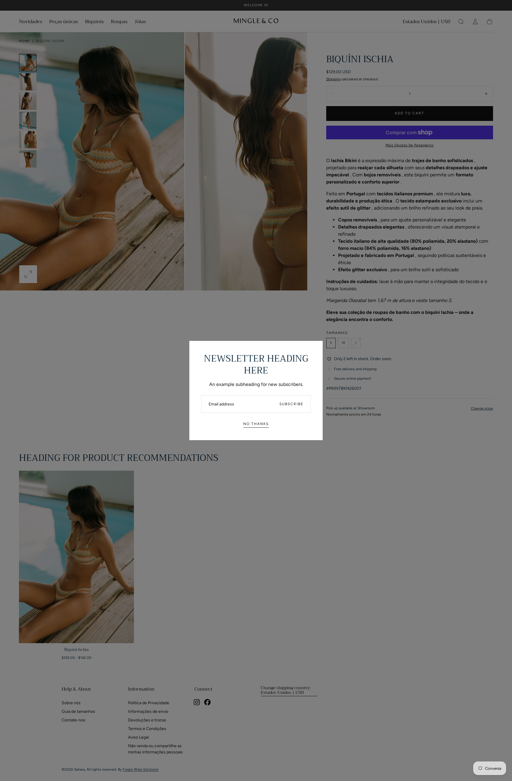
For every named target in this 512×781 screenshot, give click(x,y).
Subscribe (291, 404)
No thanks (256, 424)
